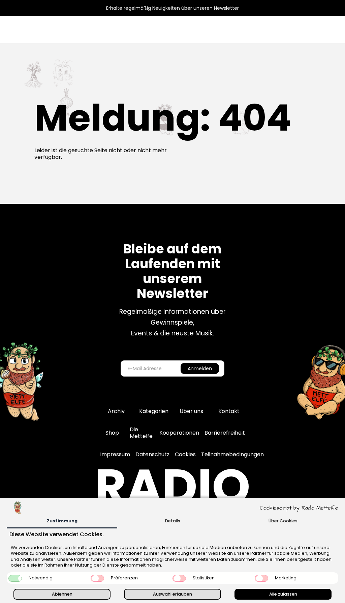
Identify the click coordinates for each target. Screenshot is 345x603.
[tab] (62, 521)
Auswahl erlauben (172, 594)
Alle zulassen (283, 594)
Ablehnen (62, 594)
